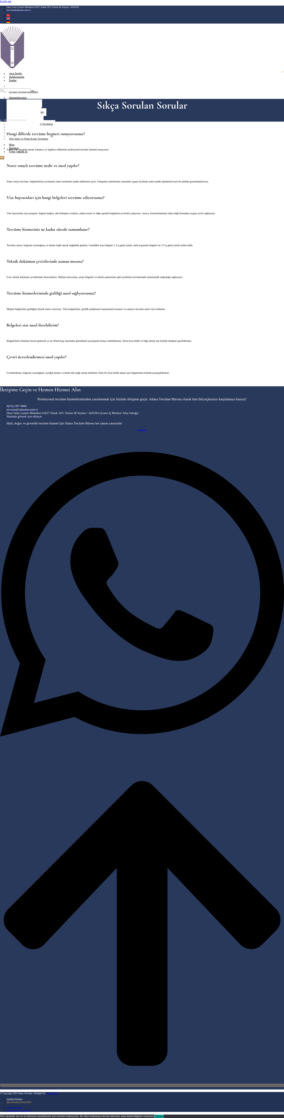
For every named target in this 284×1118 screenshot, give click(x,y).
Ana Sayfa (15, 73)
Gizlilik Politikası (15, 1099)
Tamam (159, 1116)
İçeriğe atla (5, 1)
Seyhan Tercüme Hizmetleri (23, 91)
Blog (11, 144)
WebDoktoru (52, 1093)
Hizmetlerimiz (18, 97)
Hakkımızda (16, 77)
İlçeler (13, 80)
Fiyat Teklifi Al (18, 151)
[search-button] (32, 90)
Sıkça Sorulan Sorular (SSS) (19, 1102)
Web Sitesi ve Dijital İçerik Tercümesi (28, 138)
